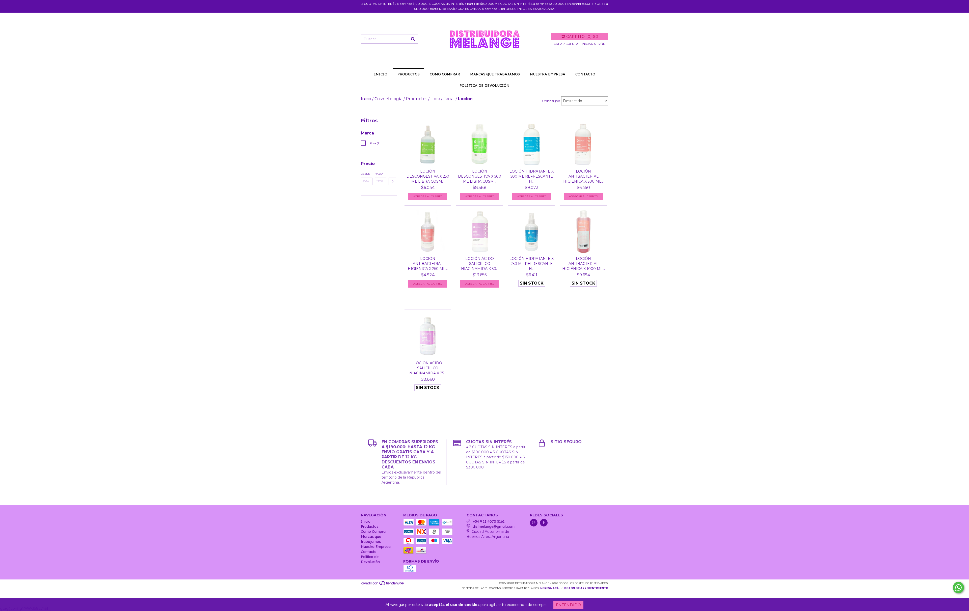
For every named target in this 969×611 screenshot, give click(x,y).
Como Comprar (445, 74)
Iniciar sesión (593, 44)
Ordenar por (551, 101)
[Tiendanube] (383, 584)
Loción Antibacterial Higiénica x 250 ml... (428, 263)
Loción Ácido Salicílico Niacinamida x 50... (479, 263)
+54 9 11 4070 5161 (489, 521)
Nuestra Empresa (547, 74)
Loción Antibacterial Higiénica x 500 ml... (583, 176)
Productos (408, 74)
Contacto (585, 74)
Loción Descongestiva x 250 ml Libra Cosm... (428, 176)
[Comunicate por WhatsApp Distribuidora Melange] (958, 587)
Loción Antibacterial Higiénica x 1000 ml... (583, 263)
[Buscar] (413, 39)
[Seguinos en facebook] (544, 522)
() (582, 36)
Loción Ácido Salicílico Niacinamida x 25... (427, 368)
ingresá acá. (549, 588)
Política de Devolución (484, 85)
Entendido (568, 604)
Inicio (380, 74)
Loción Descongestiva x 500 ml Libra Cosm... (479, 176)
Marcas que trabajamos (495, 74)
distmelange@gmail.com (494, 526)
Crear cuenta (566, 44)
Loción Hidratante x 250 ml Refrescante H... (531, 263)
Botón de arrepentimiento (586, 588)
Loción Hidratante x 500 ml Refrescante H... (531, 176)
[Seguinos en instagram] (533, 522)
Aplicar (392, 181)
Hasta (379, 173)
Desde (365, 173)
